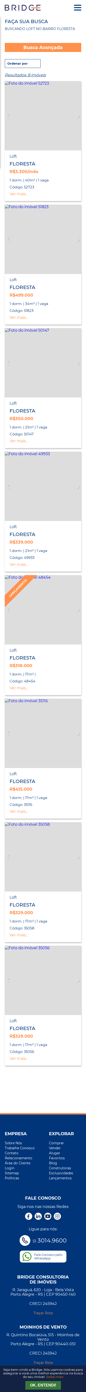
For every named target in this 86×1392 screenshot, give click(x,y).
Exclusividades (61, 1173)
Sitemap (12, 1173)
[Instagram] (57, 1217)
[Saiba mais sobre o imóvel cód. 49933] (43, 486)
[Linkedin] (38, 1217)
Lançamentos (60, 1178)
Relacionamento (18, 1158)
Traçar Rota (43, 1313)
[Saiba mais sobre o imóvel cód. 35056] (43, 980)
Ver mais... (19, 194)
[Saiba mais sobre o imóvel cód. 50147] (43, 362)
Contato (11, 1153)
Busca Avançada (43, 47)
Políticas (12, 1178)
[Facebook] (28, 1217)
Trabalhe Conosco (20, 1148)
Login (9, 1168)
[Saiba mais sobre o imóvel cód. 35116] (43, 733)
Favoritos (57, 1158)
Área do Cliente (17, 1163)
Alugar (54, 1153)
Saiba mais (54, 1377)
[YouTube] (47, 1217)
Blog (53, 1163)
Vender (55, 1148)
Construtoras (60, 1168)
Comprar (56, 1143)
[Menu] (77, 7)
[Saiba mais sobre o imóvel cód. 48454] (43, 609)
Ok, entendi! (43, 1385)
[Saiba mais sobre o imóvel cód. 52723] (43, 115)
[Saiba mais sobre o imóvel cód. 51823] (43, 239)
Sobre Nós (13, 1143)
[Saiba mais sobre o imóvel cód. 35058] (43, 857)
